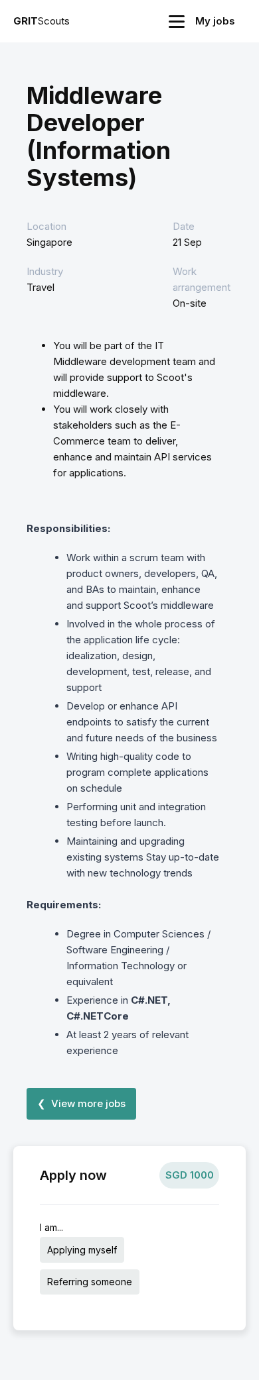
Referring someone (89, 1281)
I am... (51, 1227)
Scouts (41, 21)
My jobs (215, 21)
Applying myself (82, 1249)
